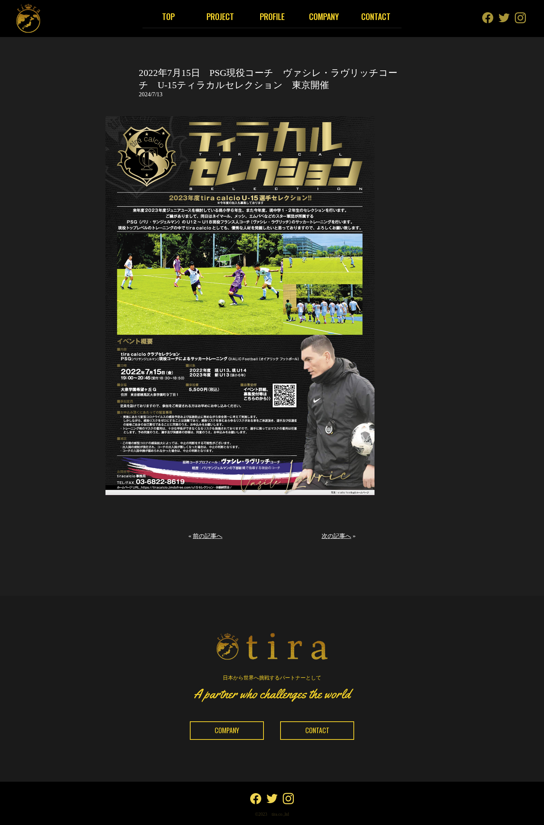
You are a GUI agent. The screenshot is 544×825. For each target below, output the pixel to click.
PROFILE (272, 16)
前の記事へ (207, 536)
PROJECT (220, 16)
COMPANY (324, 16)
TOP (168, 16)
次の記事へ (336, 536)
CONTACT (375, 16)
